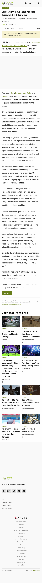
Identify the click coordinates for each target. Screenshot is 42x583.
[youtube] (24, 491)
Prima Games (21, 533)
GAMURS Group (36, 570)
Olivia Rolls (5, 440)
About (4, 500)
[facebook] (19, 491)
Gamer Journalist (21, 545)
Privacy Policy (6, 505)
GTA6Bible (21, 565)
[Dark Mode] (30, 3)
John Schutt (6, 379)
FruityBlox (21, 559)
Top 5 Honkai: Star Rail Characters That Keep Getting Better (30, 363)
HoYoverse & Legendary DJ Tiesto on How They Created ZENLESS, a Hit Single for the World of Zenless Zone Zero (11, 368)
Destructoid (21, 542)
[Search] (26, 3)
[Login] (38, 3)
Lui (24, 93)
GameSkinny (21, 548)
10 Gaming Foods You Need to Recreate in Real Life (31, 334)
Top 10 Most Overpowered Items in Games (30, 402)
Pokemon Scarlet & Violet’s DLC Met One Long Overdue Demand (11, 432)
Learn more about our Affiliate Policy (11, 304)
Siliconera (21, 536)
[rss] (4, 491)
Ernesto (18, 93)
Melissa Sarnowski (28, 339)
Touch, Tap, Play (21, 556)
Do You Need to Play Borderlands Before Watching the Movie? (11, 402)
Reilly (29, 93)
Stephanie (6, 96)
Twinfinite (21, 524)
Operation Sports (21, 550)
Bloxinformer (21, 562)
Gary (12, 93)
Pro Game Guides (21, 522)
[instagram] (9, 491)
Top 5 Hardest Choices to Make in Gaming (10, 334)
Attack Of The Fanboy (21, 530)
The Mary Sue (21, 553)
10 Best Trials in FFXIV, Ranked (28, 430)
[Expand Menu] (34, 3)
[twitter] (14, 491)
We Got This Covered (21, 539)
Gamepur (21, 527)
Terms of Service (7, 503)
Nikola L (4, 339)
